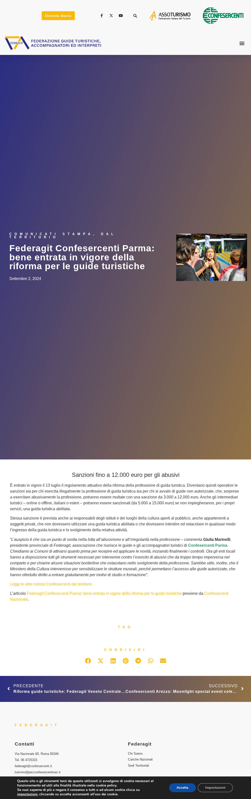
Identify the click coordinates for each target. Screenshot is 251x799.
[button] (135, 15)
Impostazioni (215, 787)
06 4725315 (29, 760)
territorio (85, 584)
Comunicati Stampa (51, 234)
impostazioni (27, 794)
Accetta (182, 787)
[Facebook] (102, 15)
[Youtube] (121, 15)
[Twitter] (112, 15)
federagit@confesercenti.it (33, 766)
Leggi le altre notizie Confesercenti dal (44, 584)
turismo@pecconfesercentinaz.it (38, 772)
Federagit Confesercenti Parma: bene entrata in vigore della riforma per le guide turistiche (104, 593)
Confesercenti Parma (207, 545)
